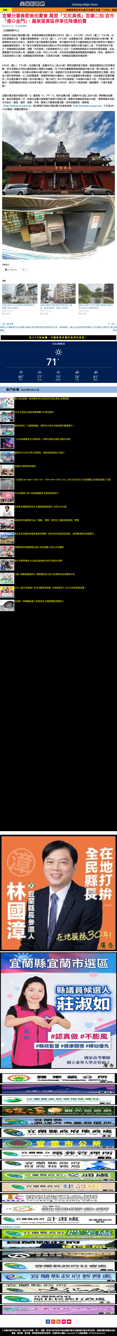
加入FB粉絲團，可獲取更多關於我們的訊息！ (58, 337)
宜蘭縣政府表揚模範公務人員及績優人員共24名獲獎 (39, 547)
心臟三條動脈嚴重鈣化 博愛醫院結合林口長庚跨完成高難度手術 (44, 574)
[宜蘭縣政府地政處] (58, 1137)
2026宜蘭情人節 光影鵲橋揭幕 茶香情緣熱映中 (36, 493)
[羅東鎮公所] (58, 1082)
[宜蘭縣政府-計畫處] (58, 1224)
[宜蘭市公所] (58, 1147)
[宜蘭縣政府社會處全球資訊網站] (58, 1270)
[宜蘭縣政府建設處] (58, 1191)
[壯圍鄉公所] (58, 1213)
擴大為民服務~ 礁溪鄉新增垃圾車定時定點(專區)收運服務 (41, 398)
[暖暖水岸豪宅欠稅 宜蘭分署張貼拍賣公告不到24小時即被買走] (96, 294)
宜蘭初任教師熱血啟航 (25, 466)
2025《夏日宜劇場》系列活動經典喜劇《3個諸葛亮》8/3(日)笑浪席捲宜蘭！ (50, 587)
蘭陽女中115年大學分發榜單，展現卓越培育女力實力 (55, 452)
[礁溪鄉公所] (58, 1115)
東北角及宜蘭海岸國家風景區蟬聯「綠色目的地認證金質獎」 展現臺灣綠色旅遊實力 (54, 533)
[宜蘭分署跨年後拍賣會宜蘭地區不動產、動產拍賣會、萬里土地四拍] (57, 294)
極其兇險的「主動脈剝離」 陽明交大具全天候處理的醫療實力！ (44, 425)
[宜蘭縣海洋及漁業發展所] (58, 1126)
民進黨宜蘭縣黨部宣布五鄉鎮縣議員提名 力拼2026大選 (40, 506)
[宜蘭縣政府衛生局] (58, 1249)
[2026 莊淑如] (58, 1068)
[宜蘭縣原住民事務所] (58, 1303)
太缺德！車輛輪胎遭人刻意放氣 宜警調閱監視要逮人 (39, 601)
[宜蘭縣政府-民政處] (10, 1227)
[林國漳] (58, 950)
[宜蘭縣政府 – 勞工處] (58, 1314)
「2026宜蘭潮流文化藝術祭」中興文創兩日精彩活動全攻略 (42, 439)
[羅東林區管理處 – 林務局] (58, 1260)
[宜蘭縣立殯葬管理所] (58, 1158)
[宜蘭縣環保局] (58, 1104)
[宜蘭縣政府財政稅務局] (58, 1169)
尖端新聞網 (22, 26)
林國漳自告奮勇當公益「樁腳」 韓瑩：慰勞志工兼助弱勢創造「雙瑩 (46, 520)
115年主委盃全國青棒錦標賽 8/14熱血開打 (34, 412)
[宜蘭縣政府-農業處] (58, 1238)
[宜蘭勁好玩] (58, 1093)
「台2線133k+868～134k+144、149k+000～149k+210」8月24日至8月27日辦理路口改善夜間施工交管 (62, 479)
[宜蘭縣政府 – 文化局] (58, 1292)
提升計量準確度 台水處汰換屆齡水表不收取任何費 (38, 560)
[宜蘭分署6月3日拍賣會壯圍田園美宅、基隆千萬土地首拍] (19, 294)
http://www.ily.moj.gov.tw (17, 106)
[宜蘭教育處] (58, 1281)
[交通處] (58, 1180)
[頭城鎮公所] (58, 1202)
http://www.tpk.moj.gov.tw (87, 106)
